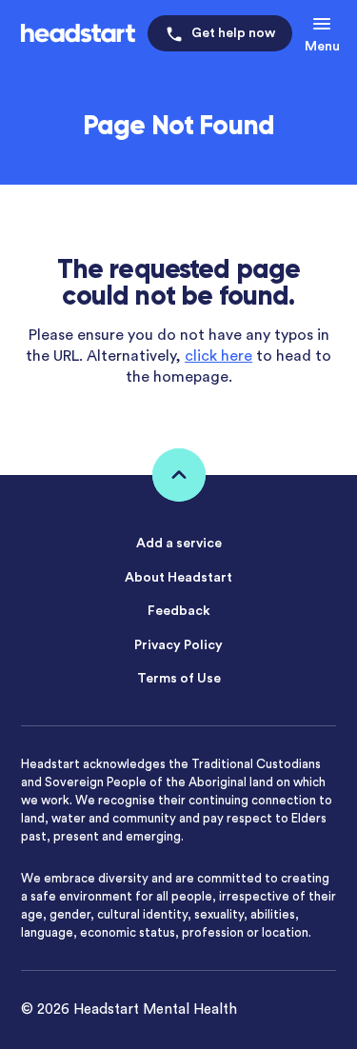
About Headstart (178, 577)
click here (218, 356)
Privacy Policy (178, 645)
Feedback (179, 611)
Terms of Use (179, 678)
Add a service (179, 543)
